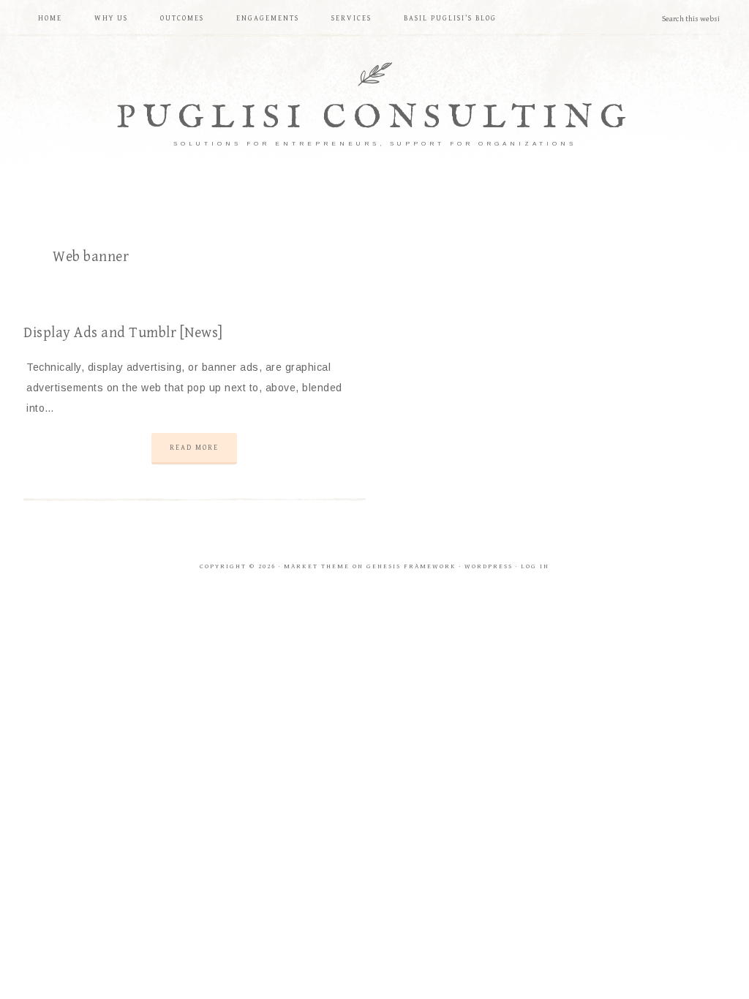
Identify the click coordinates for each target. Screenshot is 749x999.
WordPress (488, 566)
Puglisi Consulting (374, 118)
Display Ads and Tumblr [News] (123, 333)
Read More (194, 447)
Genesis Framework (411, 566)
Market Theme (317, 566)
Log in (535, 566)
